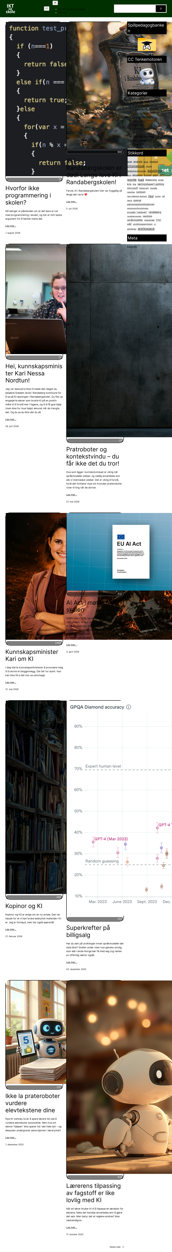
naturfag (131, 192)
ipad (141, 179)
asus (146, 161)
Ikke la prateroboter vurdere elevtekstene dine (32, 1103)
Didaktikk (137, 101)
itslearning (151, 179)
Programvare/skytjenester (147, 128)
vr (155, 224)
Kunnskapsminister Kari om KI (31, 655)
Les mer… (10, 225)
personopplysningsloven (140, 204)
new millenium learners (137, 196)
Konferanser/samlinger (145, 105)
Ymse (135, 144)
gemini (162, 175)
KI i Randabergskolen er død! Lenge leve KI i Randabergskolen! (94, 171)
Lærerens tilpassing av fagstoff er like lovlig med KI (93, 1192)
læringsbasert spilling (151, 184)
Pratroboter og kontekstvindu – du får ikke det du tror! (92, 456)
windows (131, 229)
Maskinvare (139, 121)
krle (129, 184)
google (132, 179)
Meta (135, 124)
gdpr (155, 175)
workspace (146, 229)
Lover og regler (141, 113)
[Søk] (161, 8)
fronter (147, 175)
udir (129, 223)
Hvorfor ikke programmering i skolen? (28, 195)
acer (129, 161)
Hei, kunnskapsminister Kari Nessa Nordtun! (33, 373)
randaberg (155, 212)
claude (149, 166)
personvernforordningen (137, 208)
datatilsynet (155, 170)
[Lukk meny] (55, 3)
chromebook (136, 166)
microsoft (132, 188)
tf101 (158, 220)
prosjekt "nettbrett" (137, 212)
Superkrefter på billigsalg (88, 931)
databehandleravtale (136, 171)
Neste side (117, 1247)
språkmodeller (135, 220)
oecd (129, 200)
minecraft (144, 188)
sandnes (147, 216)
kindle (161, 180)
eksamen (137, 175)
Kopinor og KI (23, 905)
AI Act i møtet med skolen (92, 606)
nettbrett (141, 192)
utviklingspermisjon (143, 224)
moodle (153, 188)
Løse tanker (139, 117)
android (137, 161)
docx (129, 175)
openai (137, 200)
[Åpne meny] (46, 8)
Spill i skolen (139, 140)
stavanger (149, 220)
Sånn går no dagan (143, 136)
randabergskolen (134, 216)
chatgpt (153, 161)
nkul (151, 196)
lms (134, 184)
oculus (158, 196)
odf (163, 196)
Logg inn (132, 246)
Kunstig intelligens (142, 109)
